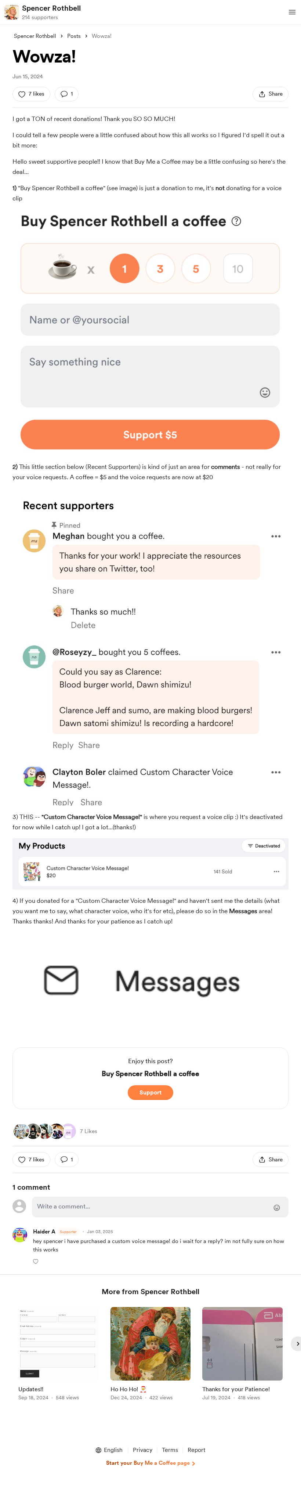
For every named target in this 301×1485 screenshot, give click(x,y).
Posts (74, 36)
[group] (58, 1355)
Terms (170, 1449)
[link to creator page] (33, 1131)
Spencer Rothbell (51, 8)
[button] (292, 12)
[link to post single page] (58, 1355)
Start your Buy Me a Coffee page (148, 1463)
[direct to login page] (160, 1207)
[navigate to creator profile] (11, 12)
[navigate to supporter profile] (44, 1232)
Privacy (142, 1449)
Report (196, 1449)
